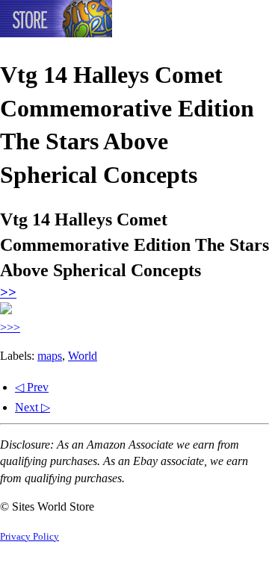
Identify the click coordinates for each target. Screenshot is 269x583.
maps (49, 355)
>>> (10, 327)
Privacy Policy (29, 536)
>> (8, 292)
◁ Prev (32, 387)
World (82, 355)
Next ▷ (32, 407)
